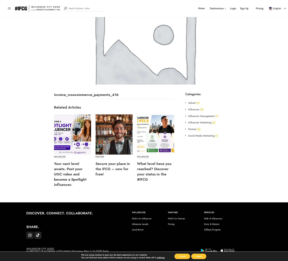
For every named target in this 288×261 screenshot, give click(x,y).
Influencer (60, 156)
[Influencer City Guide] (37, 8)
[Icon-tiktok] (37, 235)
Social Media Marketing (201, 135)
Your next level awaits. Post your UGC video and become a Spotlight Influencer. (70, 174)
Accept (182, 256)
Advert (192, 103)
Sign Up (244, 8)
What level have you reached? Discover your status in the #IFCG (154, 171)
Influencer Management (201, 116)
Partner (100, 156)
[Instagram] (29, 235)
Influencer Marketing (200, 122)
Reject (199, 256)
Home (201, 8)
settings (161, 257)
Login (233, 8)
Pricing (259, 8)
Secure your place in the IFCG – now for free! (113, 169)
